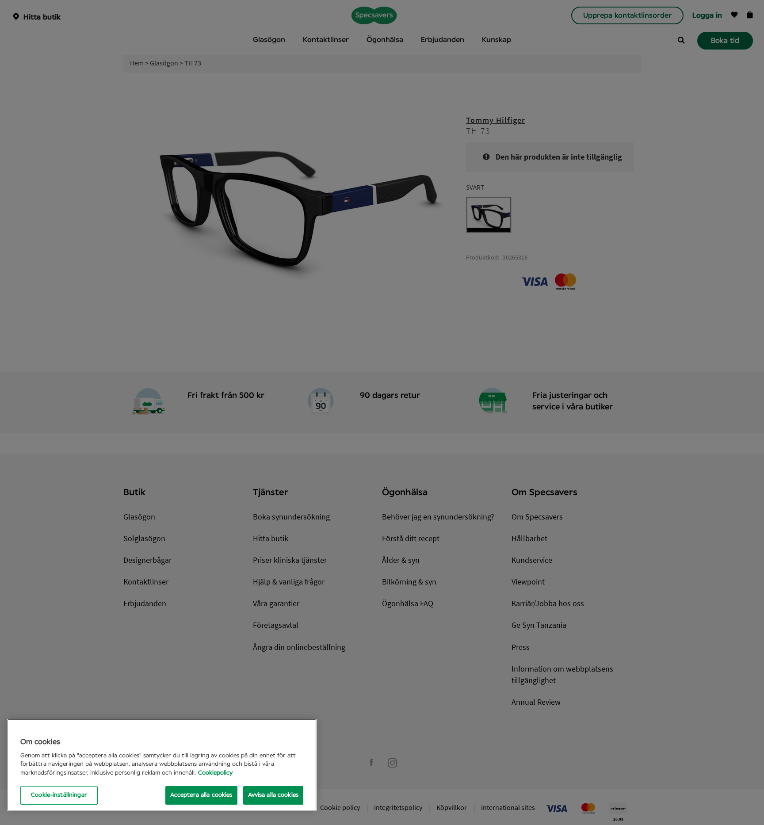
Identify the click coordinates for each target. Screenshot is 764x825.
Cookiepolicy (215, 773)
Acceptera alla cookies (201, 795)
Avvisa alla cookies (273, 795)
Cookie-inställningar (59, 795)
